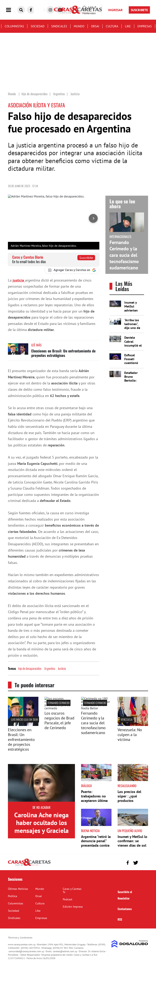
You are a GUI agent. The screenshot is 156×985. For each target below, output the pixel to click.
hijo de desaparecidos (29, 668)
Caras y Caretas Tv (72, 890)
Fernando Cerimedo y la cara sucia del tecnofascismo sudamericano (124, 255)
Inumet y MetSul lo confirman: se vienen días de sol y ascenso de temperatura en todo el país (132, 847)
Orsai (95, 26)
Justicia (62, 668)
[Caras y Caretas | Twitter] (135, 862)
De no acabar (41, 807)
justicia (19, 280)
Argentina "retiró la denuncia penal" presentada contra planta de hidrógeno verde (96, 845)
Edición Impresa (73, 906)
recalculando (127, 785)
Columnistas (14, 26)
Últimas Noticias (18, 889)
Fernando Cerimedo (58, 703)
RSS (120, 919)
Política (12, 896)
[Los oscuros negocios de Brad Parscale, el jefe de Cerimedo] (59, 708)
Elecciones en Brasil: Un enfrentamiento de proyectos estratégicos (63, 353)
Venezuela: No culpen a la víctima (130, 734)
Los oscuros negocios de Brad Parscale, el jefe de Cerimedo (59, 720)
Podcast (67, 899)
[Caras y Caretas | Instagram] (50, 10)
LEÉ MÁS (36, 345)
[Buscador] (21, 10)
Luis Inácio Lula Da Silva (24, 719)
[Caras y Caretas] (29, 865)
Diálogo (86, 785)
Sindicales (59, 26)
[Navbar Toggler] (11, 10)
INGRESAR (115, 10)
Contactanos (125, 909)
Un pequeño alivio (130, 830)
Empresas (145, 26)
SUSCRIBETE (139, 10)
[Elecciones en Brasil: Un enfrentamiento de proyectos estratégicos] (18, 351)
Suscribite (86, 258)
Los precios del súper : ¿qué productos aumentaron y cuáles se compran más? (132, 802)
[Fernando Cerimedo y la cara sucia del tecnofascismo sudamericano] (96, 708)
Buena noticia (90, 830)
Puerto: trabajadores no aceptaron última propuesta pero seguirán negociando (94, 802)
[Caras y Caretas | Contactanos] (143, 862)
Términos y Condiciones (20, 937)
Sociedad (37, 26)
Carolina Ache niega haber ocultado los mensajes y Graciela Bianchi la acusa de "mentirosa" (41, 830)
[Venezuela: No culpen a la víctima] (133, 725)
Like (128, 26)
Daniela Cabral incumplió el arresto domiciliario (133, 345)
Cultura (112, 26)
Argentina (49, 668)
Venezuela (126, 719)
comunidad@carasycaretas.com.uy (26, 951)
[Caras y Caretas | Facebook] (31, 10)
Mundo (79, 26)
